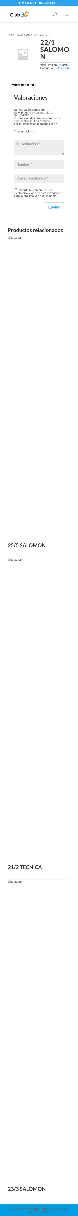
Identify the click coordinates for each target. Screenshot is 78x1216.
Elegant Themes (39, 1208)
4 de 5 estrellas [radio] (33, 135)
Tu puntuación (24, 131)
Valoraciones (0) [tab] (23, 84)
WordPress (41, 1211)
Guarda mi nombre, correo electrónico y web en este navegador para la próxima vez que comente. (37, 192)
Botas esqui (23, 34)
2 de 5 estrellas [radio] (22, 135)
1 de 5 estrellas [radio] (16, 135)
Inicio (11, 34)
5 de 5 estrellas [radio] (38, 135)
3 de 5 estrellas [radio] (27, 135)
